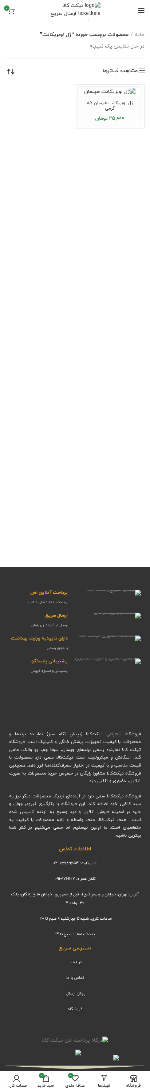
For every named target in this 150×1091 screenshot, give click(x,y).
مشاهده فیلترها (120, 71)
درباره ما (75, 962)
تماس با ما (75, 978)
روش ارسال (75, 993)
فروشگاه (75, 1009)
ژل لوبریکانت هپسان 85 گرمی (110, 105)
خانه (140, 34)
